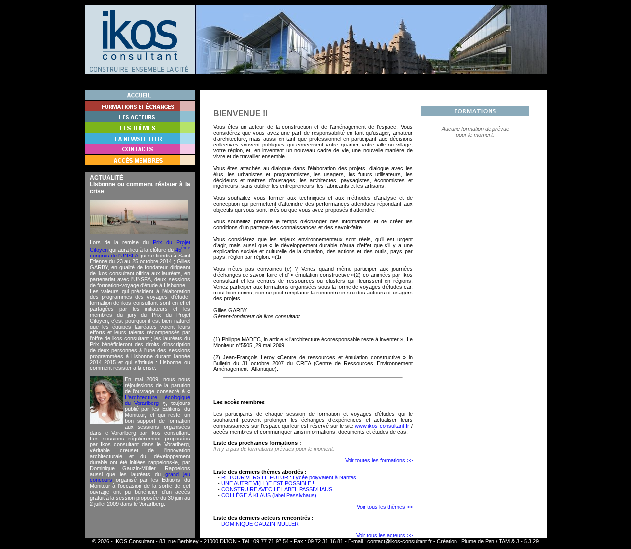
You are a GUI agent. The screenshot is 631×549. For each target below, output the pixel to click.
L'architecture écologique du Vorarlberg (157, 400)
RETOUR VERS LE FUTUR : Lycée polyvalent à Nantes (288, 477)
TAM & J (509, 541)
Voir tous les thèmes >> (385, 507)
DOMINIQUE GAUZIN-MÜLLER (260, 524)
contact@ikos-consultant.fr (399, 541)
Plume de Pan (477, 541)
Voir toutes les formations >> (379, 460)
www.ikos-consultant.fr (382, 426)
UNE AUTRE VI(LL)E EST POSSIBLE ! (267, 483)
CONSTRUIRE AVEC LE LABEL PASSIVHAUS (276, 489)
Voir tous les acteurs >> (384, 535)
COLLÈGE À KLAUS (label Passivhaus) (268, 495)
